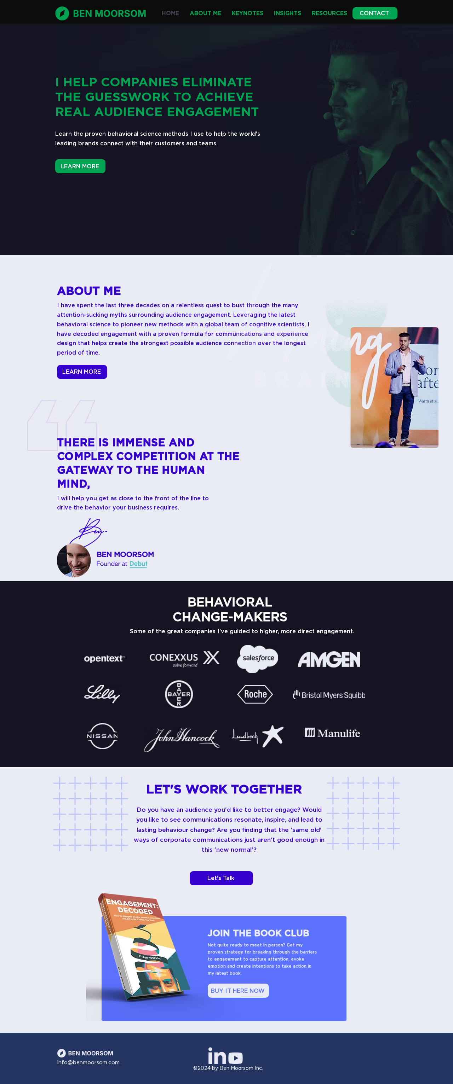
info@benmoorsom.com (88, 1062)
